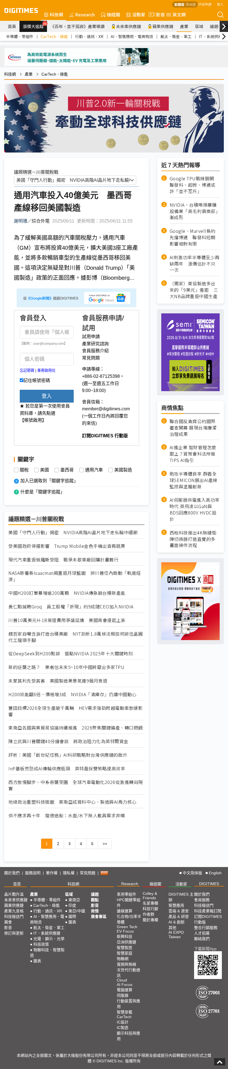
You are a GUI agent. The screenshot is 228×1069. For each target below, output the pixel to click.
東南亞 (74, 900)
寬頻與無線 (126, 964)
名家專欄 (150, 903)
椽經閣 (113, 14)
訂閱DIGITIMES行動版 (208, 919)
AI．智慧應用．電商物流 (132, 36)
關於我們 (12, 873)
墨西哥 (67, 470)
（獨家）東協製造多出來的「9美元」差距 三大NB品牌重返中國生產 (194, 289)
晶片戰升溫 (14, 894)
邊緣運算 (124, 911)
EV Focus (125, 931)
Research (85, 14)
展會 (8, 922)
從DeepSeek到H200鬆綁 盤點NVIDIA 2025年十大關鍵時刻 (70, 653)
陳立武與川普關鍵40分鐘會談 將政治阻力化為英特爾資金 (68, 741)
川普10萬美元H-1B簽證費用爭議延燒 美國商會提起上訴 (66, 620)
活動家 (138, 14)
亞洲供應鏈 (126, 942)
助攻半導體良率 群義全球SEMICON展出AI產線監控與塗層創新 (193, 480)
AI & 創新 (176, 922)
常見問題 (91, 358)
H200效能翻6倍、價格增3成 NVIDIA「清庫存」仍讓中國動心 (72, 694)
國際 (72, 916)
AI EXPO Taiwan (176, 934)
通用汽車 (94, 470)
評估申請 (204, 4)
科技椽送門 (14, 916)
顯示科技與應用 (128, 1036)
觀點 (95, 900)
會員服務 (202, 900)
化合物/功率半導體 (129, 919)
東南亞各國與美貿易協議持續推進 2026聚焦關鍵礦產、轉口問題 (75, 728)
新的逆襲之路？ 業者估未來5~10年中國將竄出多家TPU (66, 667)
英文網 (179, 14)
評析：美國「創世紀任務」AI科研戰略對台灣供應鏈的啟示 (67, 755)
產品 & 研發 (178, 916)
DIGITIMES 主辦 (181, 897)
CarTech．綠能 (54, 36)
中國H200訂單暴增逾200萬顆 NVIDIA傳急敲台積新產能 (66, 593)
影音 (158, 14)
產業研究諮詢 (95, 343)
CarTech (124, 1017)
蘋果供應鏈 (162, 26)
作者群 (148, 914)
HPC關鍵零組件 (128, 903)
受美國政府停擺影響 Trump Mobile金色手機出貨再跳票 (66, 546)
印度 (72, 905)
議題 (214, 26)
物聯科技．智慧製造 (47, 953)
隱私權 (69, 873)
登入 (220, 4)
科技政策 (41, 944)
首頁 (12, 26)
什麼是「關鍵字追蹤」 (42, 491)
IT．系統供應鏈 (212, 36)
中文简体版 (192, 873)
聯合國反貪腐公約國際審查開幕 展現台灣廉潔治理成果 (193, 427)
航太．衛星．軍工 (176, 36)
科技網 (56, 14)
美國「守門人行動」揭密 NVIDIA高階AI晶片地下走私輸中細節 (73, 532)
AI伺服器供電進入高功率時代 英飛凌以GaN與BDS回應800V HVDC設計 (195, 509)
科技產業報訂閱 (207, 911)
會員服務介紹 (95, 350)
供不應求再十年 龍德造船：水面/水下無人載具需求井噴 (66, 815)
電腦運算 (124, 990)
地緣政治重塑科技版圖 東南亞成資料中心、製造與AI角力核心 (72, 802)
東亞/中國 (76, 911)
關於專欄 (150, 920)
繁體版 (179, 4)
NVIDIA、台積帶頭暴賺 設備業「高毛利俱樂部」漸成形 (195, 211)
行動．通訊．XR (89, 36)
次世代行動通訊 (128, 973)
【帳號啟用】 (33, 420)
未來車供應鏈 (128, 26)
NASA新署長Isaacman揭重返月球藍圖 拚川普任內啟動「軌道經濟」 (74, 576)
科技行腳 (150, 908)
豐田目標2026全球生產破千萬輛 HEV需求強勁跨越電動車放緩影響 (75, 711)
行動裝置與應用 (128, 1004)
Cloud (122, 980)
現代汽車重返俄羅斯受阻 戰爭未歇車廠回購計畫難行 (63, 559)
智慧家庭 (124, 953)
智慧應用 (176, 905)
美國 (44, 470)
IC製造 (122, 1027)
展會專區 (98, 916)
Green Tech (127, 927)
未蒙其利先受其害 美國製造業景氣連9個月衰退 (57, 681)
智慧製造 (124, 947)
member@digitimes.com (106, 408)
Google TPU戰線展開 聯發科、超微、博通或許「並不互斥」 (194, 184)
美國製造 (123, 470)
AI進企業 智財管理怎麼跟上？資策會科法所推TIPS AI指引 (193, 453)
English (215, 873)
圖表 (37, 961)
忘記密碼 (27, 370)
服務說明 (33, 873)
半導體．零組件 (19, 36)
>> (105, 843)
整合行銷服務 (205, 927)
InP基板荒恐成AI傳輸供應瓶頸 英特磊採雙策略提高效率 (66, 768)
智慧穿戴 (124, 1012)
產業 (184, 26)
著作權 (52, 873)
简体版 (191, 4)
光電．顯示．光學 (49, 938)
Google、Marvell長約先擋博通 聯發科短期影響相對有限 (192, 237)
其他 (172, 927)
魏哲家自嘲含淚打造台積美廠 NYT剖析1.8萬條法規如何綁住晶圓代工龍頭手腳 (75, 637)
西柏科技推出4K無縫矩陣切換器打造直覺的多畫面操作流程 (193, 539)
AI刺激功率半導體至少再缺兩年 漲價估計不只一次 (195, 263)
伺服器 (122, 995)
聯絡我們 (202, 938)
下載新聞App (205, 948)
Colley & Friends (150, 895)
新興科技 (124, 936)
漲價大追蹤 (35, 25)
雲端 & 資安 (178, 911)
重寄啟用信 (46, 370)
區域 (199, 26)
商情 (95, 911)
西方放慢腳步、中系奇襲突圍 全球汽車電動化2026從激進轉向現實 (75, 785)
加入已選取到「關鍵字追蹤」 (49, 480)
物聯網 (122, 958)
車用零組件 (126, 894)
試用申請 (91, 336)
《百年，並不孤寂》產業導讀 (77, 26)
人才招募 (202, 933)
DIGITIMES (209, 883)
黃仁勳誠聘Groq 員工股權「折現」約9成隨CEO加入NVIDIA (70, 606)
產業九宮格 (14, 911)
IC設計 (122, 1022)
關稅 (24, 470)
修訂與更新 (14, 933)
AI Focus (124, 984)
